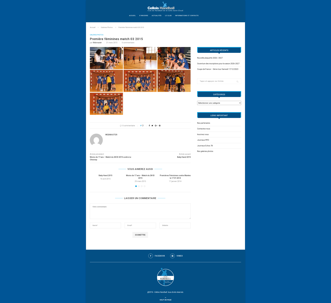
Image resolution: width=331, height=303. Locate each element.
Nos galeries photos (205, 151)
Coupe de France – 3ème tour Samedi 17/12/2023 (217, 69)
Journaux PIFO (203, 140)
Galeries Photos (107, 27)
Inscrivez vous (203, 134)
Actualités (156, 15)
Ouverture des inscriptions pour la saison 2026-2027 (218, 64)
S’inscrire (143, 15)
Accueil (132, 15)
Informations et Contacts (187, 15)
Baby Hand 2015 (105, 175)
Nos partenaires (203, 123)
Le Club (168, 15)
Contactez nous (203, 129)
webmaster (97, 43)
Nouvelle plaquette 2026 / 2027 (210, 58)
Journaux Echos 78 (205, 146)
